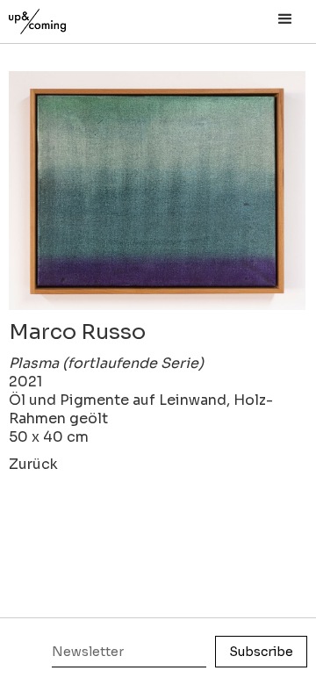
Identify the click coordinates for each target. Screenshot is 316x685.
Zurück (33, 464)
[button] (285, 19)
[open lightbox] (157, 190)
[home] (57, 17)
